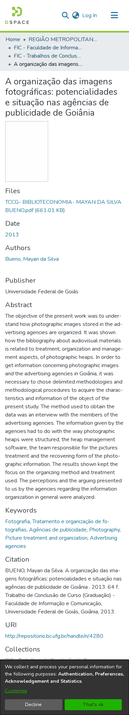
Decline (33, 704)
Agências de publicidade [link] (58, 530)
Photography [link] (104, 530)
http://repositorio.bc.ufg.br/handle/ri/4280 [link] (54, 636)
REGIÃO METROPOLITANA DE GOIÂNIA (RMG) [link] (63, 39)
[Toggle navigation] (114, 15)
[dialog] (64, 687)
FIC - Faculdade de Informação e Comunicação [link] (48, 47)
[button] (17, 15)
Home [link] (13, 39)
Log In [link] (90, 15)
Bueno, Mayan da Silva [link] (32, 259)
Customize (16, 691)
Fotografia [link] (17, 521)
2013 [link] (12, 234)
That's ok (93, 704)
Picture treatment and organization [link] (46, 538)
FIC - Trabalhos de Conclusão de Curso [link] (48, 56)
